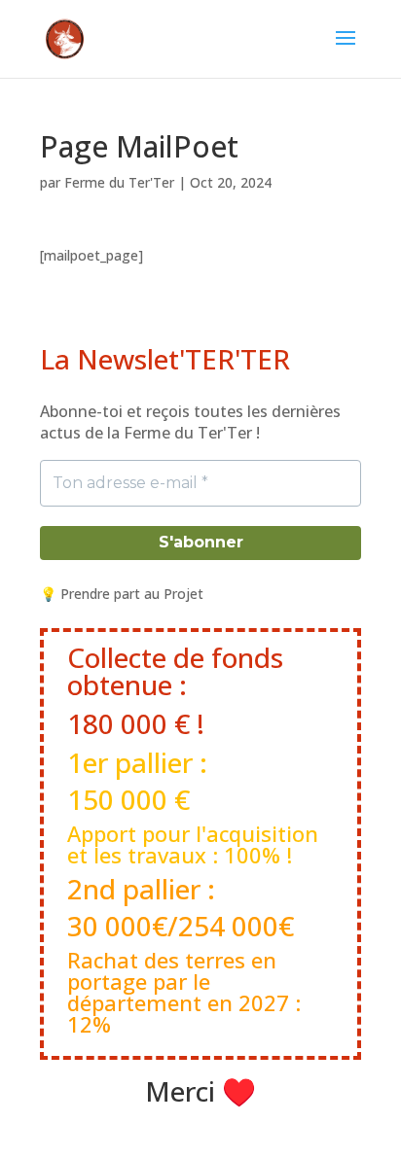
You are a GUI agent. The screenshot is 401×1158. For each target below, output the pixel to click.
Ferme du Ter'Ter (119, 182)
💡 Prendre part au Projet (121, 593)
